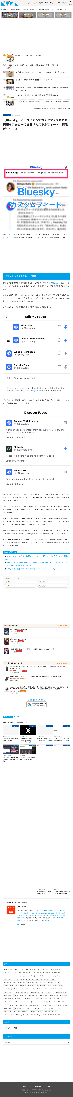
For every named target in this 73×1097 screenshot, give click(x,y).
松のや (54, 995)
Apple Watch (56, 989)
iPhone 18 (9, 986)
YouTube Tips (51, 1011)
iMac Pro (34, 995)
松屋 (44, 995)
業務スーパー (55, 1008)
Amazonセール (49, 979)
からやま (9, 999)
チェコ (23, 973)
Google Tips (37, 1011)
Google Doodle (22, 1011)
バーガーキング (57, 999)
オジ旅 (54, 918)
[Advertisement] (36, 35)
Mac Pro (9, 995)
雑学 (23, 982)
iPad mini (43, 989)
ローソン (42, 1002)
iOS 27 (8, 989)
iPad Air (31, 989)
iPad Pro (20, 989)
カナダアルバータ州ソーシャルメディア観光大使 (39, 915)
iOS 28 (8, 979)
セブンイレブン (11, 1002)
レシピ (20, 1005)
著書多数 (46, 920)
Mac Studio (21, 995)
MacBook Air (23, 992)
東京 (35, 976)
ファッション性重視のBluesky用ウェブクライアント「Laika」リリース (34, 569)
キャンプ (9, 1005)
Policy (30, 1086)
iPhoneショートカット (37, 982)
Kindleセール (10, 982)
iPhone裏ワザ (33, 979)
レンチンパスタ (33, 1005)
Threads (9, 1015)
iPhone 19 (22, 986)
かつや (64, 995)
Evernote (44, 969)
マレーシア (56, 969)
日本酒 (57, 973)
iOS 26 (58, 986)
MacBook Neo (10, 976)
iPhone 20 (34, 986)
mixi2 (32, 1015)
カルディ (20, 1008)
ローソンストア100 (57, 1002)
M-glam (38, 1092)
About (25, 1086)
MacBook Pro (38, 992)
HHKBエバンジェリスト (37, 913)
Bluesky (12, 234)
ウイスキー (24, 976)
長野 (47, 973)
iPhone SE (46, 986)
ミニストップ (55, 976)
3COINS (43, 1008)
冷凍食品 (9, 1008)
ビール (8, 969)
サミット (8, 1011)
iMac (51, 992)
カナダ (19, 969)
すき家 (30, 999)
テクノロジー (10, 9)
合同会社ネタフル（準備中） (43, 1086)
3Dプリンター (55, 1015)
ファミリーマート (28, 1002)
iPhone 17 (54, 982)
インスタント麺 (61, 1005)
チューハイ (31, 969)
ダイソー (32, 1008)
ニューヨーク (36, 973)
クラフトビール (11, 973)
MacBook (9, 992)
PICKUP (19, 979)
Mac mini (61, 992)
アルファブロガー (38, 911)
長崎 (44, 976)
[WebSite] (21, 924)
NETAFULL (34, 1090)
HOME (4, 9)
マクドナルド (42, 999)
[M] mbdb (45, 1092)
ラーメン (47, 1005)
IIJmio (42, 1015)
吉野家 (20, 999)
